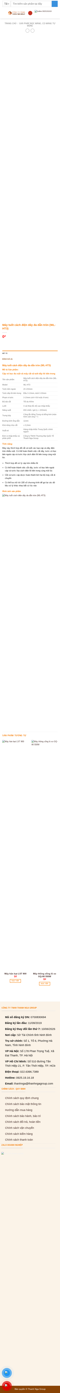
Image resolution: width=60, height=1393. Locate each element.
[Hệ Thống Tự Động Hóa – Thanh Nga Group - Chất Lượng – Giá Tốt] (17, 13)
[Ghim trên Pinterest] (22, 342)
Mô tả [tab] (4, 353)
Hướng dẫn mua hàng (18, 1110)
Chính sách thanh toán (19, 1139)
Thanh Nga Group (37, 1389)
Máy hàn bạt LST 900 (15, 973)
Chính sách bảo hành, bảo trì (23, 1116)
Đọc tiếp (15, 981)
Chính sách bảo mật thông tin (23, 1104)
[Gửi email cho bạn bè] (18, 342)
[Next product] (27, 31)
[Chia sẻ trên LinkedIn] (27, 342)
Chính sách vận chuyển (19, 1127)
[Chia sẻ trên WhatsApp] (4, 342)
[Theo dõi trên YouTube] (30, 13)
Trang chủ (10, 23)
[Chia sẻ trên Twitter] (13, 342)
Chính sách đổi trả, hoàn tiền (22, 1121)
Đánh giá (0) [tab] (7, 359)
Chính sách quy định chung (22, 1098)
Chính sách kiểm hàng (19, 1133)
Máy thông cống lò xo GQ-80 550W (44, 975)
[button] (3, 13)
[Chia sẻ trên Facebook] (9, 342)
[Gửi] (55, 4)
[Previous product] (32, 31)
